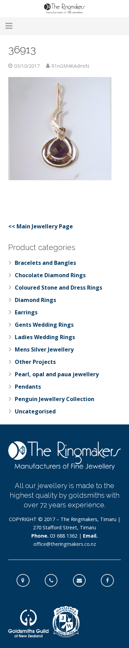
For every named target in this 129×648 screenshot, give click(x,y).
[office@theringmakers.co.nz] (83, 580)
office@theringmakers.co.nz (64, 544)
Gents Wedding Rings (44, 324)
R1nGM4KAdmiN (70, 66)
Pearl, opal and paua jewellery (57, 374)
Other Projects (35, 362)
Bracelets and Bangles (45, 263)
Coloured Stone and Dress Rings (58, 287)
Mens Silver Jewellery (44, 349)
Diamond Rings (35, 300)
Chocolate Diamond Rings (50, 275)
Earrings (26, 312)
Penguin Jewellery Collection (54, 399)
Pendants (28, 386)
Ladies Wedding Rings (45, 337)
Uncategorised (35, 411)
